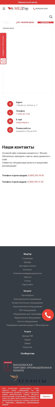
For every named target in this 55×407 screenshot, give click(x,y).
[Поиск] (51, 17)
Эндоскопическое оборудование (27, 306)
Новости (27, 277)
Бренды (27, 262)
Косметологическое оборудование (27, 303)
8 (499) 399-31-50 (35, 182)
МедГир (28, 254)
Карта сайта (27, 285)
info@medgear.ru (22, 122)
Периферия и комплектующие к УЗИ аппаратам (27, 325)
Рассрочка (27, 347)
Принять (46, 396)
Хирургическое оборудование (27, 318)
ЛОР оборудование (27, 310)
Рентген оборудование (27, 321)
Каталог (28, 291)
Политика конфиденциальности (27, 273)
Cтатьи (27, 281)
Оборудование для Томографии (27, 314)
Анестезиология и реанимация (27, 299)
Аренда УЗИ (27, 336)
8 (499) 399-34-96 (36, 175)
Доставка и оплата (27, 266)
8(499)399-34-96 (42, 9)
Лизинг (27, 343)
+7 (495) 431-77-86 (23, 114)
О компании (27, 258)
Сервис (27, 340)
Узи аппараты (27, 295)
